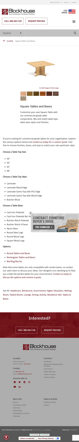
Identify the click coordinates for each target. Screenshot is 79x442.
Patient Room (16, 294)
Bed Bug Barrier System (21, 413)
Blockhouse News (50, 402)
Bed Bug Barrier (14, 261)
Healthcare (15, 290)
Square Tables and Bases (25, 41)
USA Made (16, 416)
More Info (17, 399)
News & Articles (55, 2)
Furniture (48, 358)
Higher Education (55, 290)
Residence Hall (54, 294)
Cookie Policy (45, 434)
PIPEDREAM (73, 430)
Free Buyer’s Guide (19, 405)
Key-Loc (15, 402)
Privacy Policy (37, 430)
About (74, 2)
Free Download (42, 227)
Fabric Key (16, 408)
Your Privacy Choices (46, 438)
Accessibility (47, 430)
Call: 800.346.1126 (13, 21)
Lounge (27, 294)
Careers (66, 2)
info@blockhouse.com (24, 374)
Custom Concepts (50, 374)
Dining (35, 294)
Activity (42, 294)
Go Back (10, 41)
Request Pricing (36, 21)
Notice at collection (27, 438)
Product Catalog (49, 377)
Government (40, 290)
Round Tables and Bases (18, 253)
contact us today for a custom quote (50, 142)
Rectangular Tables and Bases (21, 257)
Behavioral (27, 290)
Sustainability (17, 411)
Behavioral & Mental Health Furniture (53, 365)
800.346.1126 (20, 371)
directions (27, 364)
